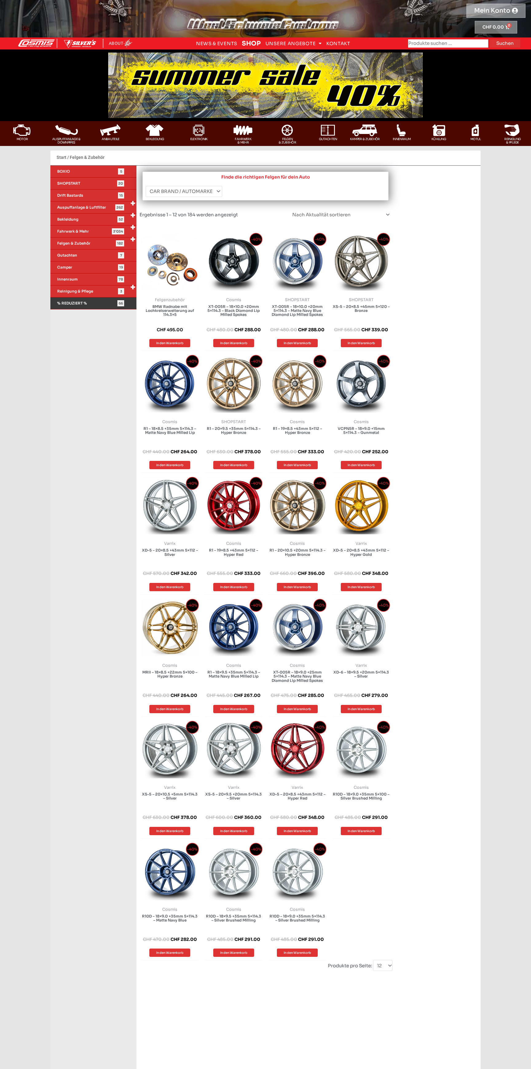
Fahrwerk (243, 139)
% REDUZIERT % (90, 303)
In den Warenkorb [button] (169, 343)
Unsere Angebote (291, 43)
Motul (475, 139)
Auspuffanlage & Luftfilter (96, 206)
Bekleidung (155, 139)
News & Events (216, 43)
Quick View (170, 288)
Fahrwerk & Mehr (96, 230)
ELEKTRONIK (199, 139)
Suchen (505, 43)
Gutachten (328, 139)
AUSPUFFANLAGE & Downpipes (66, 140)
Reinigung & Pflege (96, 289)
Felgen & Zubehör (96, 242)
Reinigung (512, 139)
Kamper (356, 139)
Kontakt (338, 43)
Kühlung (438, 139)
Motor (22, 139)
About (116, 43)
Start (61, 157)
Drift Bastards (90, 195)
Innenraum (402, 139)
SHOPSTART (90, 183)
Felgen (287, 139)
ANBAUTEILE (111, 139)
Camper (90, 267)
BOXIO (89, 171)
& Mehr (243, 142)
